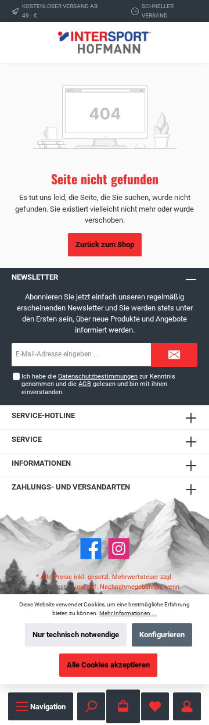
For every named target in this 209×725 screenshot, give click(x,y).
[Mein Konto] (187, 706)
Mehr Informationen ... (128, 613)
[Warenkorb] (123, 706)
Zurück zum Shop (104, 244)
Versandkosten (51, 587)
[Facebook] (91, 548)
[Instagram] (119, 548)
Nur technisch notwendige (76, 634)
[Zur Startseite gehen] (104, 42)
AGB (84, 384)
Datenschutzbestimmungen (98, 376)
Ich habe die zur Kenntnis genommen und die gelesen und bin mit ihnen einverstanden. (98, 384)
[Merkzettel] (155, 706)
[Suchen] (91, 706)
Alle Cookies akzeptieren (108, 664)
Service (27, 439)
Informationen (41, 463)
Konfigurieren (162, 634)
